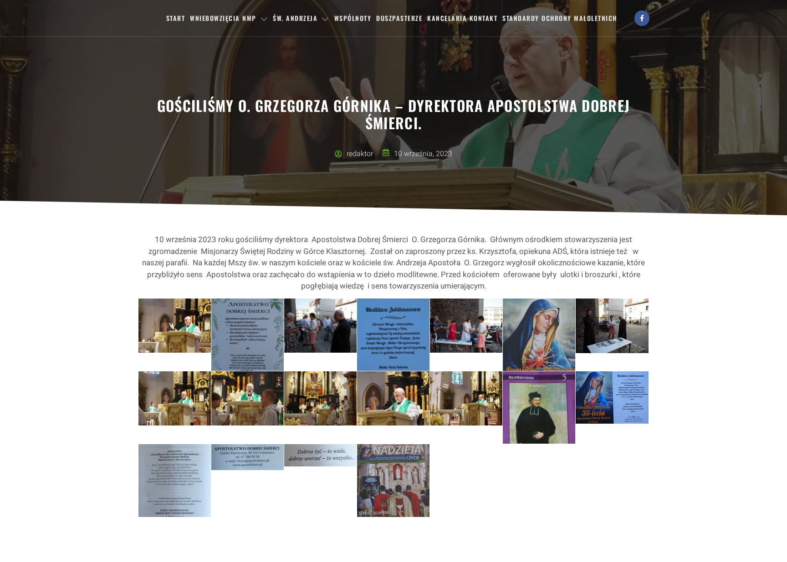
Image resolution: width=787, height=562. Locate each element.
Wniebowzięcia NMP (223, 18)
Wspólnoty (353, 18)
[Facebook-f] (642, 18)
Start (175, 18)
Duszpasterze (399, 18)
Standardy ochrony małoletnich (559, 18)
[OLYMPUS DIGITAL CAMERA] (174, 326)
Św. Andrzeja (295, 18)
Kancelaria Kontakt (462, 18)
